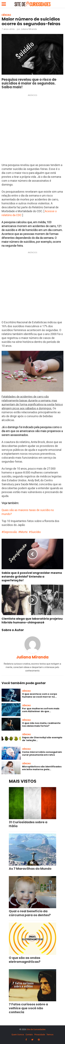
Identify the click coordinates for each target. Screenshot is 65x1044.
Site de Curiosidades (36, 1029)
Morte (24, 532)
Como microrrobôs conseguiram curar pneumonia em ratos (42, 753)
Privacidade (39, 1034)
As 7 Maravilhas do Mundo (30, 868)
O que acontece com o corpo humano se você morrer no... (39, 695)
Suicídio (36, 532)
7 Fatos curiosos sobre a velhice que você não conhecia (28, 1008)
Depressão (10, 532)
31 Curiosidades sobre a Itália (28, 824)
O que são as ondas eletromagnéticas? (24, 960)
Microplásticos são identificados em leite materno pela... (42, 768)
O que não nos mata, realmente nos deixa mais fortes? (41, 724)
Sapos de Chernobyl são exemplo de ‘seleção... (42, 739)
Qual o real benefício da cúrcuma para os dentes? (30, 913)
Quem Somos (18, 1034)
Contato (29, 1034)
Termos (50, 1034)
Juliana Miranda (29, 29)
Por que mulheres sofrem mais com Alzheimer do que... (40, 710)
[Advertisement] (32, 129)
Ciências (6, 15)
